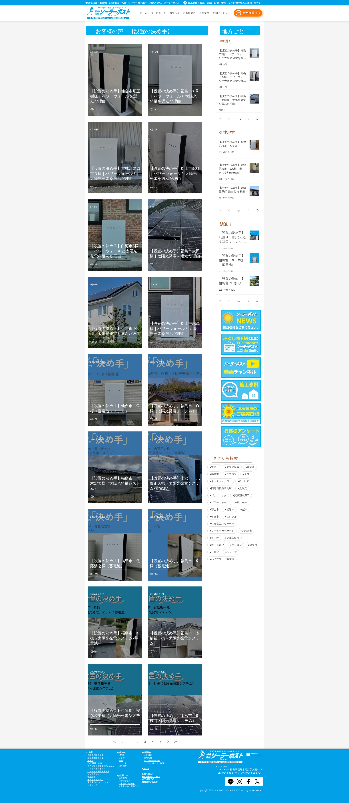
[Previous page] (122, 741)
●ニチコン (231, 474)
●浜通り (229, 509)
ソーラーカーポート (96, 768)
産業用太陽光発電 (95, 758)
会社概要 (148, 755)
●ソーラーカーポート (222, 530)
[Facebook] (248, 781)
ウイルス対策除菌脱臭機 (98, 771)
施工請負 (91, 777)
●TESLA (214, 552)
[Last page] (175, 741)
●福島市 (214, 474)
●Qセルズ (243, 481)
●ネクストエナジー (221, 481)
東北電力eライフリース (98, 782)
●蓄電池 (249, 467)
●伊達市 (214, 516)
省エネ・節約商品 (95, 779)
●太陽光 (242, 488)
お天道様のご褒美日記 (129, 786)
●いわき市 (246, 530)
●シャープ (231, 552)
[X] (257, 781)
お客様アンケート (127, 783)
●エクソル (231, 516)
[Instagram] (239, 781)
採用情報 (148, 758)
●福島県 (252, 545)
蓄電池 (90, 760)
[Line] (230, 781)
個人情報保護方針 (152, 760)
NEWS (122, 755)
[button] (220, 13)
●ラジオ (214, 537)
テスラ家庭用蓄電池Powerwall (100, 766)
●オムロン (236, 545)
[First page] (114, 741)
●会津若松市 (232, 537)
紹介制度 (123, 766)
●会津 (243, 509)
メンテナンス (93, 774)
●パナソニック (218, 495)
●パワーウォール (219, 502)
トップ (146, 768)
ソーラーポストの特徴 (154, 763)
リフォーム (92, 785)
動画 (121, 760)
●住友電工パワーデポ (222, 523)
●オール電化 (217, 545)
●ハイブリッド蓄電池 (222, 559)
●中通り (214, 467)
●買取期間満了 (241, 495)
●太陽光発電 (232, 467)
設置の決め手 (125, 781)
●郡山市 (214, 509)
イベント (123, 763)
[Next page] (168, 741)
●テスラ (247, 474)
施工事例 (123, 778)
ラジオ (122, 758)
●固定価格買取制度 (221, 488)
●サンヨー (241, 502)
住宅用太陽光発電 (95, 755)
